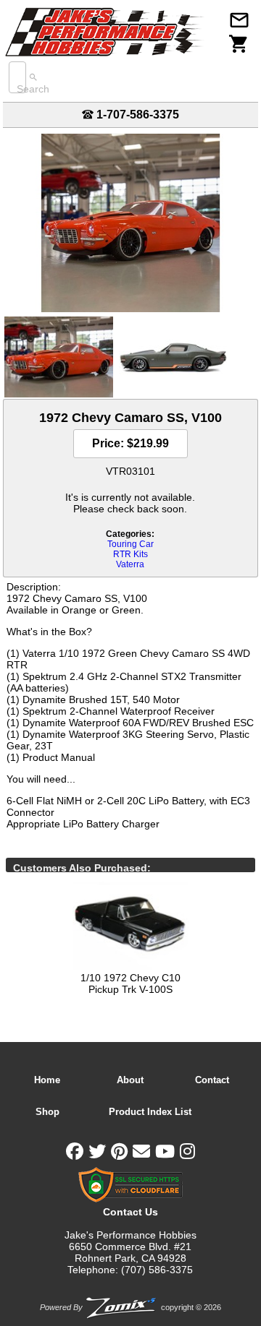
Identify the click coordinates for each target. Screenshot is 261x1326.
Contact (212, 1080)
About (130, 1080)
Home (47, 1080)
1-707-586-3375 (136, 114)
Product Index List (150, 1111)
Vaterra (130, 564)
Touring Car (130, 544)
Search (33, 89)
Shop (47, 1111)
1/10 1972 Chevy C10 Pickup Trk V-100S (130, 983)
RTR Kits (130, 554)
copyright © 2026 (130, 1307)
